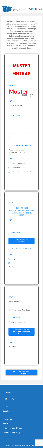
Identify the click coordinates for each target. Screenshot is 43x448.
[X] (6, 399)
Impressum (7, 423)
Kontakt (6, 411)
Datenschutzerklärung (11, 432)
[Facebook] (13, 399)
